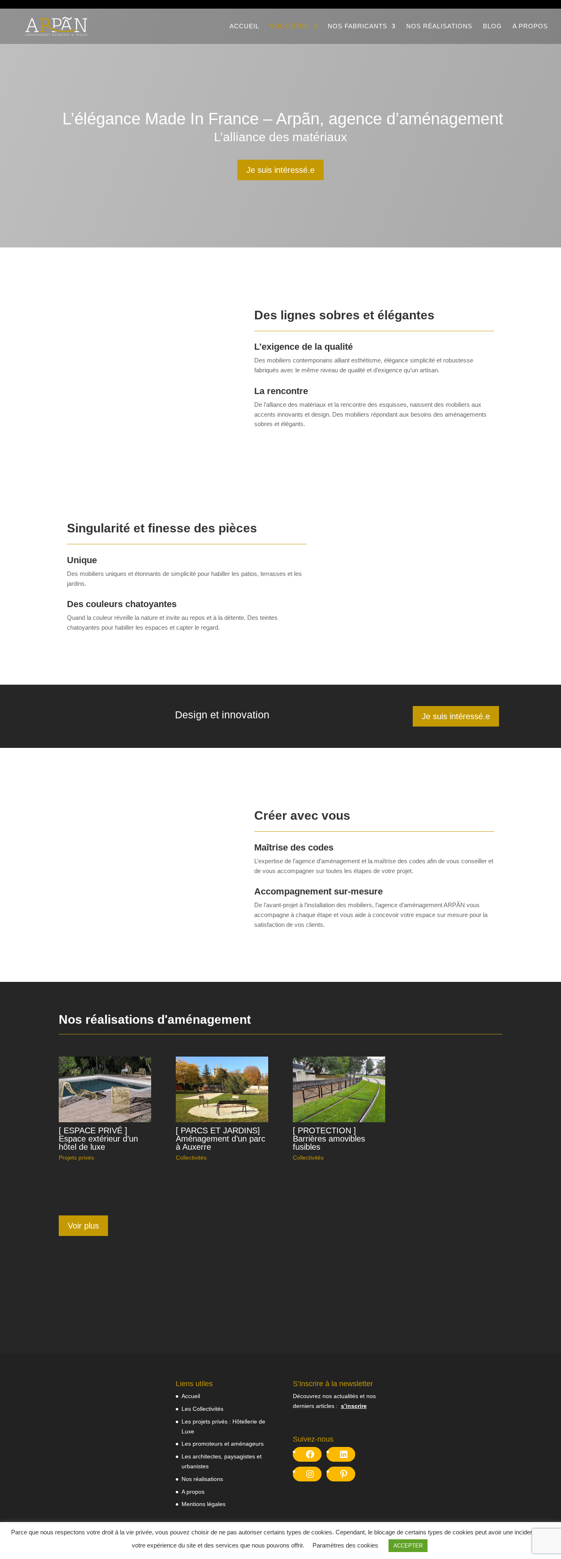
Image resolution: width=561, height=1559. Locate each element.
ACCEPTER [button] (408, 1546)
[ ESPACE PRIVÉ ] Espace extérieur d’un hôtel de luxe (98, 1138)
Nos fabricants (357, 26)
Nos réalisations (439, 26)
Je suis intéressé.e (280, 169)
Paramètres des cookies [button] (345, 1545)
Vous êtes (289, 26)
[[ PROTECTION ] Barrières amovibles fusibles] (339, 1089)
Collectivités (191, 1157)
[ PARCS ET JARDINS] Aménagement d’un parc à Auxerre (220, 1138)
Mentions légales (203, 1504)
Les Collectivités (202, 1408)
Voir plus (83, 1225)
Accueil (244, 26)
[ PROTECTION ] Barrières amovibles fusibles (329, 1138)
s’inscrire (354, 1406)
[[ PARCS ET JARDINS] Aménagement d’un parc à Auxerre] (222, 1089)
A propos (530, 26)
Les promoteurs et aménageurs (223, 1443)
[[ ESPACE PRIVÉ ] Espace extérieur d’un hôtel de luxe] (105, 1089)
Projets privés (76, 1157)
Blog (492, 26)
